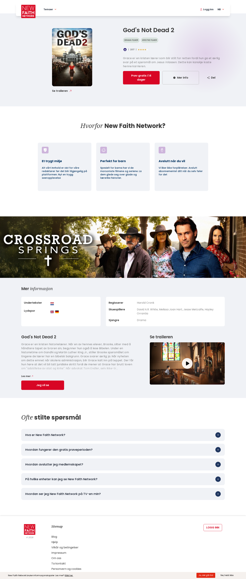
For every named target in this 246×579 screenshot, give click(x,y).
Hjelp (54, 542)
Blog (54, 537)
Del (213, 78)
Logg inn (212, 527)
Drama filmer (131, 40)
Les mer (26, 376)
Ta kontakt (58, 563)
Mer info (182, 78)
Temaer (48, 9)
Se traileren (60, 91)
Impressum (58, 553)
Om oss (56, 558)
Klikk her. (69, 575)
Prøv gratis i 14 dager (141, 78)
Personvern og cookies (66, 569)
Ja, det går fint (205, 575)
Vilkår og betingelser (64, 547)
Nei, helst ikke (227, 575)
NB (219, 9)
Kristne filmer (149, 40)
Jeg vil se (42, 385)
